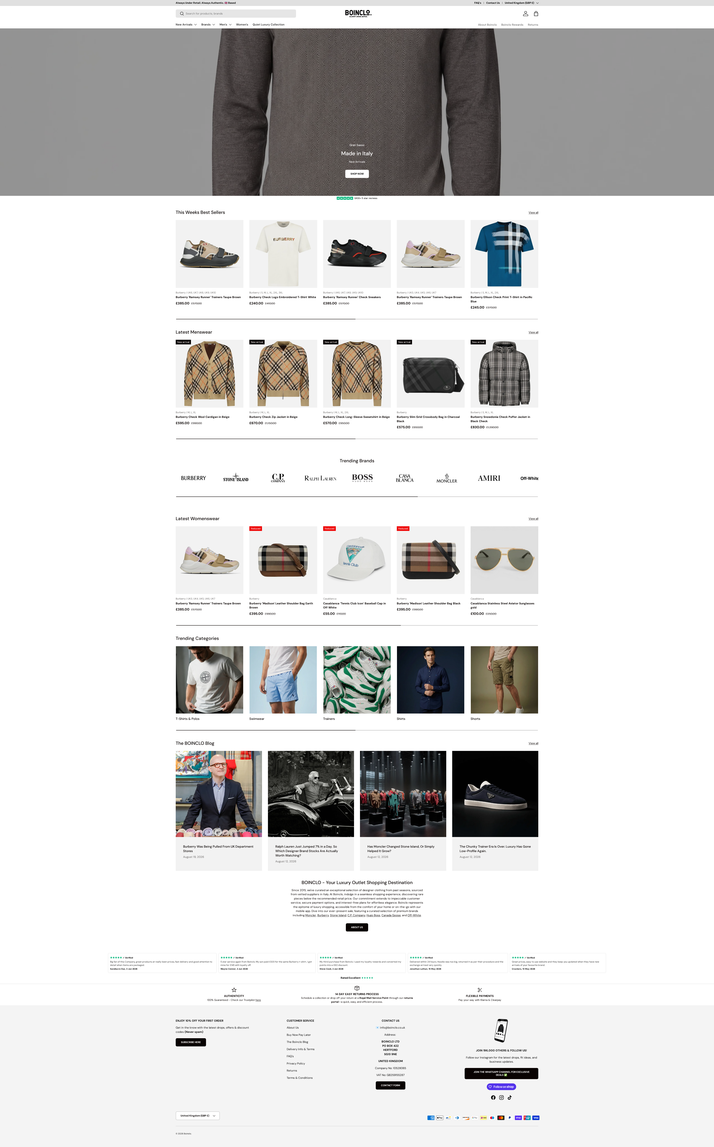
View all (533, 212)
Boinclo (187, 1133)
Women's (242, 24)
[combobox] (236, 13)
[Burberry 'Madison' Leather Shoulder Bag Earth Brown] (283, 560)
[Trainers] (357, 680)
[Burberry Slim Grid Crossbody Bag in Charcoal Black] (430, 373)
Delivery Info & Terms (301, 1049)
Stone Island (338, 915)
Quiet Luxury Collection (268, 24)
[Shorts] (504, 680)
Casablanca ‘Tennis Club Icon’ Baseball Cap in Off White (354, 606)
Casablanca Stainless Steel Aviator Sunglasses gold (502, 606)
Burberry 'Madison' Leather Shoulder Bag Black (429, 603)
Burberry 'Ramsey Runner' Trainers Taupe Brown (208, 297)
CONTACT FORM (390, 1085)
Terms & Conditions (300, 1078)
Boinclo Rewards (512, 25)
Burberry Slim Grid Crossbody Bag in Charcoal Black (428, 419)
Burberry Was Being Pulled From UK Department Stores (218, 848)
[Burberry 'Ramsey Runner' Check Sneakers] (357, 254)
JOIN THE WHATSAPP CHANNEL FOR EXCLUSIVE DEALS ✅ (502, 1073)
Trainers (329, 719)
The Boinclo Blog (297, 1042)
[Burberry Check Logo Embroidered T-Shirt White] (283, 254)
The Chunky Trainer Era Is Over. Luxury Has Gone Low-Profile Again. (495, 848)
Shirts (401, 719)
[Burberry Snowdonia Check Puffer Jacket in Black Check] (504, 373)
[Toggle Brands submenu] (213, 24)
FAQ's (477, 2)
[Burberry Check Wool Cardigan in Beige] (209, 373)
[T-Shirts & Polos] (209, 680)
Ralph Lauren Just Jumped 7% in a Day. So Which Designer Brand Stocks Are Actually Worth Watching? (306, 850)
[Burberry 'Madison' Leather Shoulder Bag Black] (430, 560)
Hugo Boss (373, 915)
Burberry (323, 915)
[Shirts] (430, 680)
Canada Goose (391, 915)
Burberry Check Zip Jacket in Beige (273, 417)
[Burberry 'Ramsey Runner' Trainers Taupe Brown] (209, 254)
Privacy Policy (296, 1063)
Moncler (310, 915)
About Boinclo (487, 25)
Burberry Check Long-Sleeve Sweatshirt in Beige (356, 417)
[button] (536, 13)
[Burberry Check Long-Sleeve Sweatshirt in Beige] (357, 373)
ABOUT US (357, 927)
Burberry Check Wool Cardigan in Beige (202, 417)
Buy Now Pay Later (299, 1035)
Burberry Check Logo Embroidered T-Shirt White (282, 297)
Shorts (475, 719)
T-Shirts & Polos (188, 719)
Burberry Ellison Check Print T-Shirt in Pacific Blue (501, 299)
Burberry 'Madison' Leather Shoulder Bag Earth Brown (281, 606)
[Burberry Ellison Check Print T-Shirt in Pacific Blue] (504, 254)
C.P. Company (356, 915)
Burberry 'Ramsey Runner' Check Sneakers (352, 297)
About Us (293, 1027)
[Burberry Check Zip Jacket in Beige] (283, 373)
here (258, 1000)
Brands (206, 24)
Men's (223, 24)
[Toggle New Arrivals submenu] (195, 24)
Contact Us (493, 2)
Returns (533, 25)
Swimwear (256, 719)
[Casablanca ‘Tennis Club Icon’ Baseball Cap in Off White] (357, 560)
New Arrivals (184, 24)
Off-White (414, 915)
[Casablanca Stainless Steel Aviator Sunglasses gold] (504, 560)
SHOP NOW (357, 173)
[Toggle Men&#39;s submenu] (230, 24)
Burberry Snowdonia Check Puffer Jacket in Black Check (500, 419)
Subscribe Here (191, 1042)
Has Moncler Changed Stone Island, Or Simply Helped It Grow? (401, 848)
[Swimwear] (283, 680)
